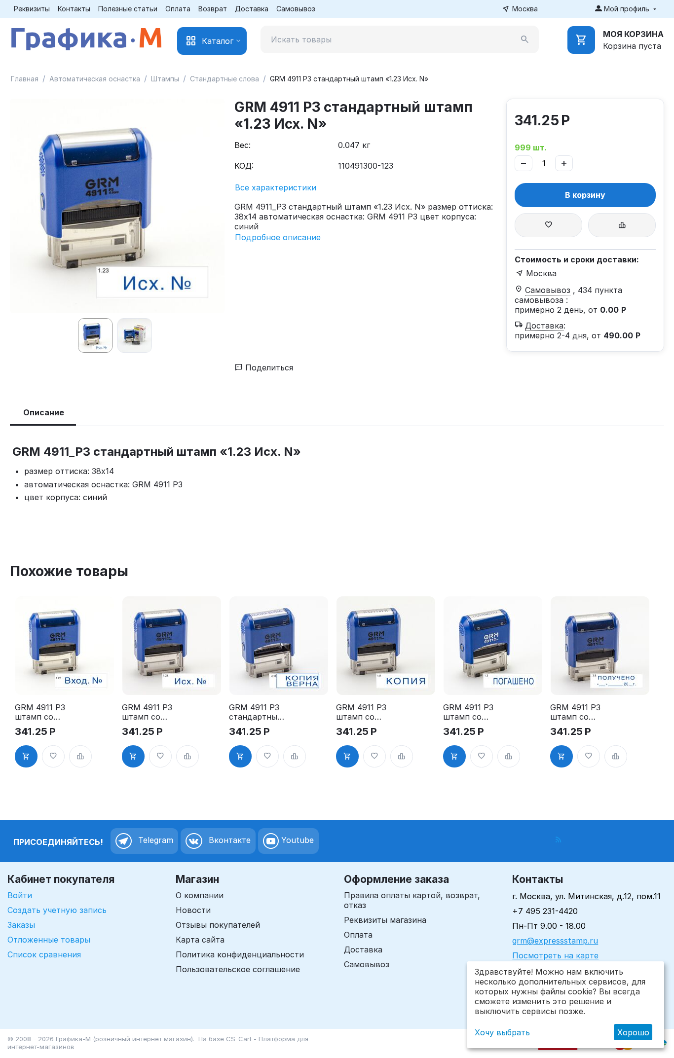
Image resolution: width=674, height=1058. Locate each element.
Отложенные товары (48, 940)
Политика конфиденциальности (240, 954)
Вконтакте (228, 840)
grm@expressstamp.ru (555, 941)
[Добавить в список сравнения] (622, 225)
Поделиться (268, 367)
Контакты (74, 8)
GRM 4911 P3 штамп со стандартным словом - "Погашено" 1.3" (470, 712)
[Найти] (525, 39)
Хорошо (633, 1032)
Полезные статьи (127, 8)
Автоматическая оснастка (94, 78)
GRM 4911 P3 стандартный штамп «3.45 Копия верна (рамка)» (255, 712)
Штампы (165, 78)
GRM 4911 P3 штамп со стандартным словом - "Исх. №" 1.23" (149, 712)
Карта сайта (200, 940)
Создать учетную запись (57, 910)
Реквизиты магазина (385, 920)
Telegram (154, 840)
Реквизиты (32, 8)
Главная (24, 78)
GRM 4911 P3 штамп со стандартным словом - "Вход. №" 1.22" (42, 712)
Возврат (212, 8)
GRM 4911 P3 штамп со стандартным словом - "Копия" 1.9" (363, 712)
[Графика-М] (86, 37)
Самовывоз (295, 8)
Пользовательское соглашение (238, 969)
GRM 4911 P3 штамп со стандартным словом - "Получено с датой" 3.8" (577, 712)
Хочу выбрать (502, 1032)
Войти (19, 895)
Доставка (251, 8)
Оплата (177, 8)
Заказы (21, 925)
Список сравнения (44, 954)
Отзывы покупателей (218, 925)
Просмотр (64, 682)
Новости (193, 910)
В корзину (585, 195)
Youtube (296, 840)
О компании (200, 895)
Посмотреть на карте (555, 955)
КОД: (244, 166)
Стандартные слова (224, 78)
